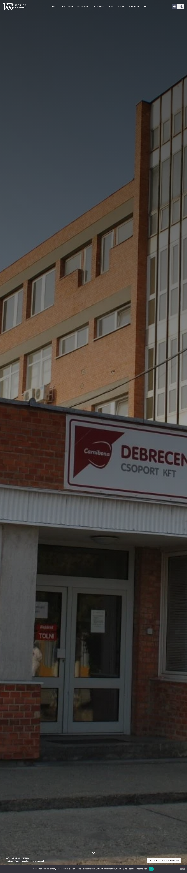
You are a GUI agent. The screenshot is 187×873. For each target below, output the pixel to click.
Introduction (67, 6)
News (111, 6)
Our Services (83, 6)
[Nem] (182, 869)
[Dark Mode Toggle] (178, 6)
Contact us (134, 6)
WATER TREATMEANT (170, 860)
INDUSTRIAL (154, 860)
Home (54, 6)
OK (151, 869)
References (99, 6)
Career (121, 6)
